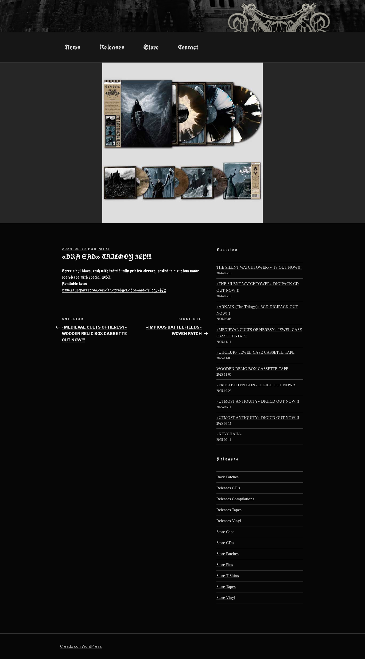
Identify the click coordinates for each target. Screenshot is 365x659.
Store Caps (225, 531)
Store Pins (224, 564)
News (72, 47)
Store (151, 47)
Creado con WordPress (81, 646)
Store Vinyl (225, 597)
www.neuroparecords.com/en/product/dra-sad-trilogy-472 (114, 290)
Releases (112, 47)
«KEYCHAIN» (229, 433)
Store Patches (227, 553)
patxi (104, 249)
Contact (188, 47)
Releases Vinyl (228, 520)
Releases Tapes (229, 509)
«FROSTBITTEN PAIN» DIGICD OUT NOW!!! (256, 385)
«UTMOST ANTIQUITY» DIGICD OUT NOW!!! (257, 401)
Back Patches (227, 477)
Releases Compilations (235, 498)
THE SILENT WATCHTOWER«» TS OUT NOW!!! (259, 267)
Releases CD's (228, 487)
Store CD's (225, 542)
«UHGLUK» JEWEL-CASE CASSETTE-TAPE (255, 352)
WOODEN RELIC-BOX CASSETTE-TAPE (252, 368)
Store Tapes (226, 586)
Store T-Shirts (227, 575)
